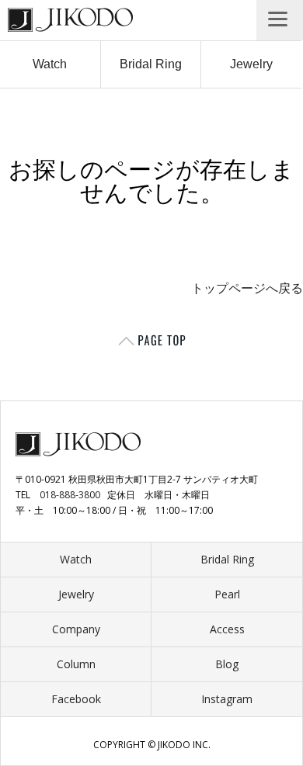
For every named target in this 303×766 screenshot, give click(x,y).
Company (76, 629)
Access (227, 629)
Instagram (226, 698)
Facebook (76, 698)
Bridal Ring (151, 64)
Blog (227, 664)
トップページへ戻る (247, 288)
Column (76, 664)
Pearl (227, 594)
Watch (50, 64)
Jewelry (251, 64)
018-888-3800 (70, 494)
